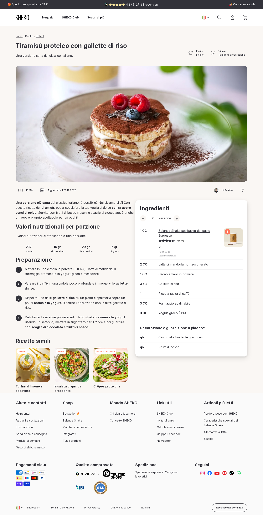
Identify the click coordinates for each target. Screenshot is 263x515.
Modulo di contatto (28, 440)
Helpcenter (23, 413)
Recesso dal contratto (229, 507)
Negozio (48, 17)
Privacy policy (92, 507)
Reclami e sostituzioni (30, 420)
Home (19, 36)
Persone (164, 218)
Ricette (29, 36)
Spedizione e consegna (31, 434)
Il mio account (25, 427)
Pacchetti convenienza (77, 427)
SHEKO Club (165, 413)
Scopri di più (95, 17)
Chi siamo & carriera (123, 413)
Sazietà (209, 438)
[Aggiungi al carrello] (227, 232)
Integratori (69, 434)
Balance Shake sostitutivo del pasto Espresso (184, 233)
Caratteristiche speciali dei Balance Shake (221, 423)
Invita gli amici (165, 420)
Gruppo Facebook (169, 434)
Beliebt (40, 36)
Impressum (33, 507)
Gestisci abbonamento (30, 447)
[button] (219, 17)
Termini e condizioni (62, 507)
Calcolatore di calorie (170, 427)
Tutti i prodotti (72, 440)
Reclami (146, 507)
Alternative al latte (215, 432)
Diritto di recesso (121, 507)
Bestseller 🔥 (71, 413)
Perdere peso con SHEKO (221, 413)
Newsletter (164, 440)
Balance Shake (72, 420)
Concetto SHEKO (121, 420)
